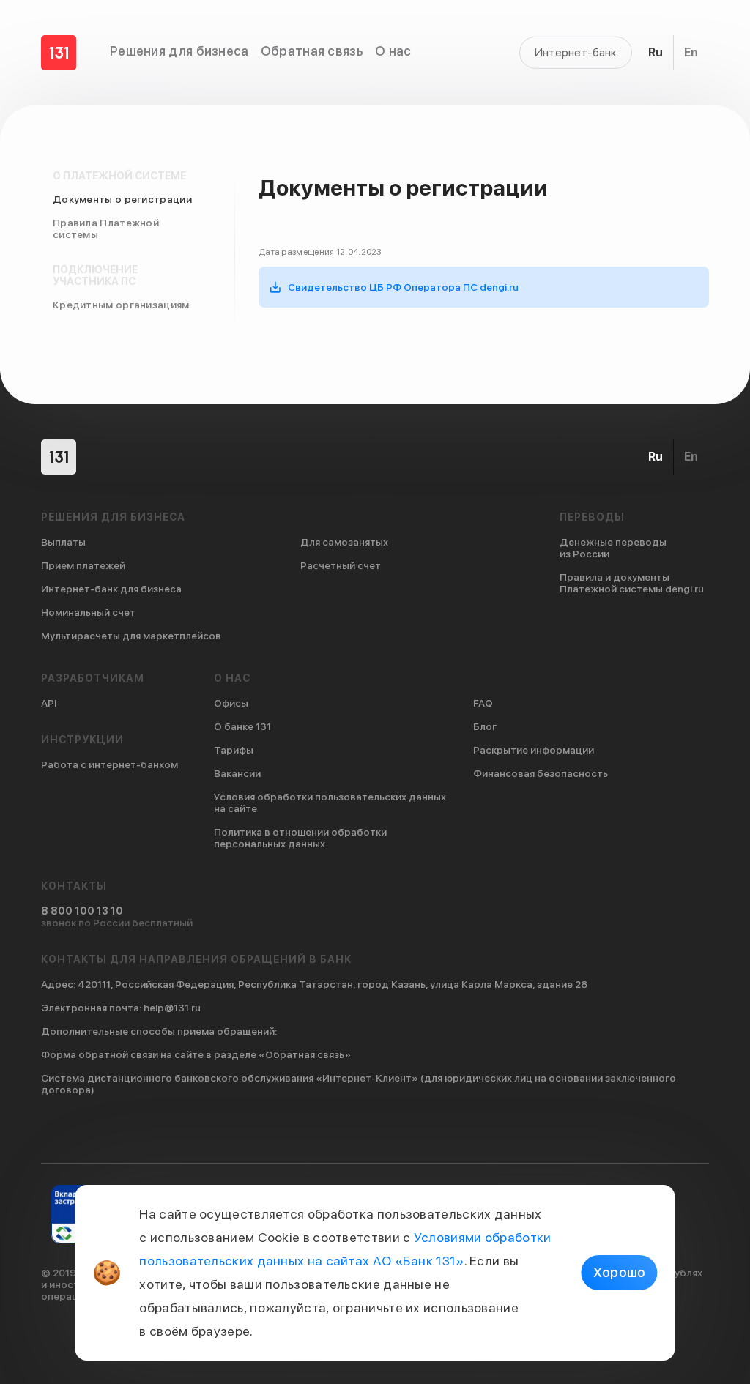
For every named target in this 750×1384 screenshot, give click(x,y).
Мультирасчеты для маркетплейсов (131, 635)
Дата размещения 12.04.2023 (320, 252)
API (48, 703)
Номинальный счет (88, 612)
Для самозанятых (344, 542)
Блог (485, 726)
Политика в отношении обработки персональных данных (300, 837)
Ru (656, 52)
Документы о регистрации (122, 199)
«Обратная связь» (305, 1054)
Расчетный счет (340, 565)
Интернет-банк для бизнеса (111, 589)
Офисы (231, 703)
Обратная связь (312, 51)
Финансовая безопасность (540, 773)
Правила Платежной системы (106, 228)
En (691, 52)
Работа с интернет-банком (109, 764)
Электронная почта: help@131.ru (121, 1007)
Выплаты (63, 542)
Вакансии (237, 773)
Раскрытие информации (533, 750)
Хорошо (619, 1272)
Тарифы (233, 750)
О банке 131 (242, 726)
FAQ (483, 703)
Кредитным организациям (121, 304)
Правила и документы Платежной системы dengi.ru (632, 583)
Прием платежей (83, 565)
